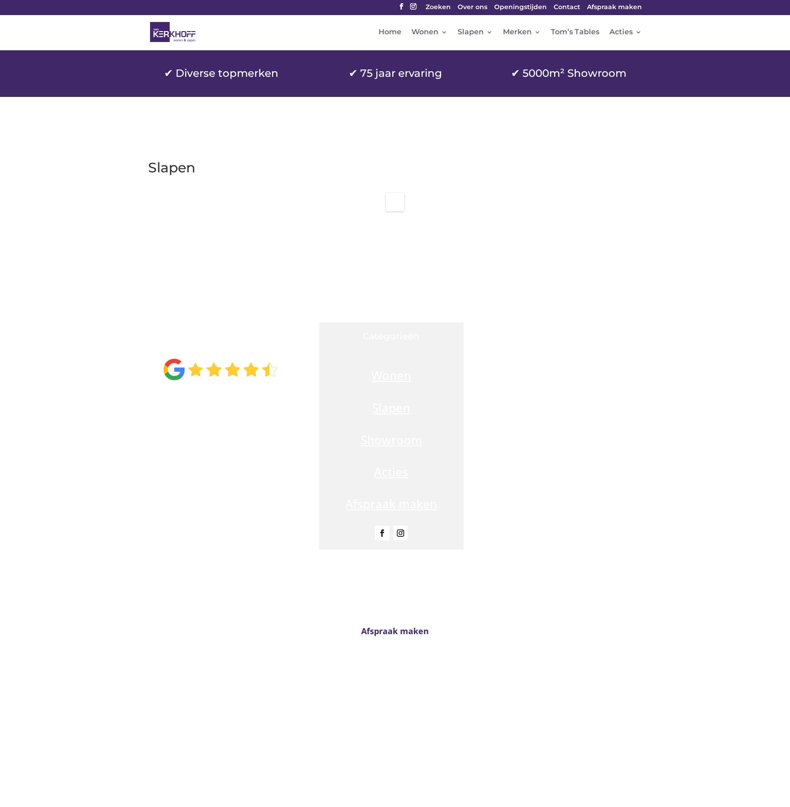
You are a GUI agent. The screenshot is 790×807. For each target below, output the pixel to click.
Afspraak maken (614, 7)
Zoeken (438, 7)
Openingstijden (520, 7)
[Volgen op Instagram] (400, 533)
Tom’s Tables (575, 32)
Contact (567, 7)
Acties (621, 32)
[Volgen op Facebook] (382, 533)
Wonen (424, 32)
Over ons (472, 7)
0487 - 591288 (398, 719)
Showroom (391, 440)
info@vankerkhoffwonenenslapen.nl (395, 736)
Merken (517, 32)
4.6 (220, 339)
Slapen (471, 32)
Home (390, 32)
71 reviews (240, 403)
